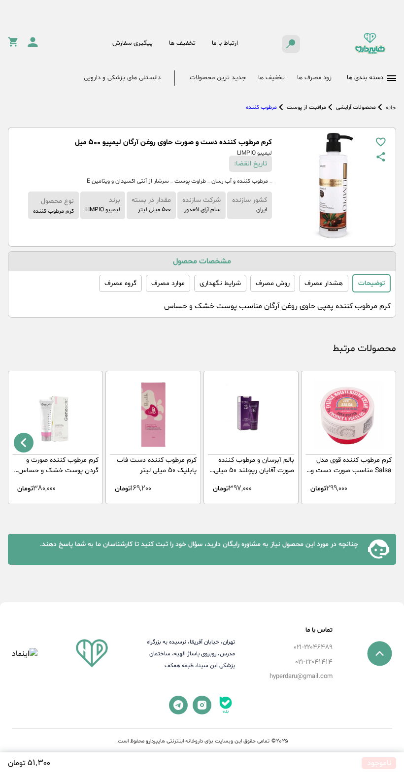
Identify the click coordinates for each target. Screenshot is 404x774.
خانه (391, 108)
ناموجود (379, 763)
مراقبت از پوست (306, 107)
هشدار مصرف (323, 283)
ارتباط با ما (225, 43)
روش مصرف (273, 283)
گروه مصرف (120, 283)
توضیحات (371, 283)
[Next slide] (24, 442)
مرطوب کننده (261, 107)
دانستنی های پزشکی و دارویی (122, 77)
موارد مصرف (168, 283)
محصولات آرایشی (356, 107)
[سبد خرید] (13, 44)
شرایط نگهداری (220, 283)
